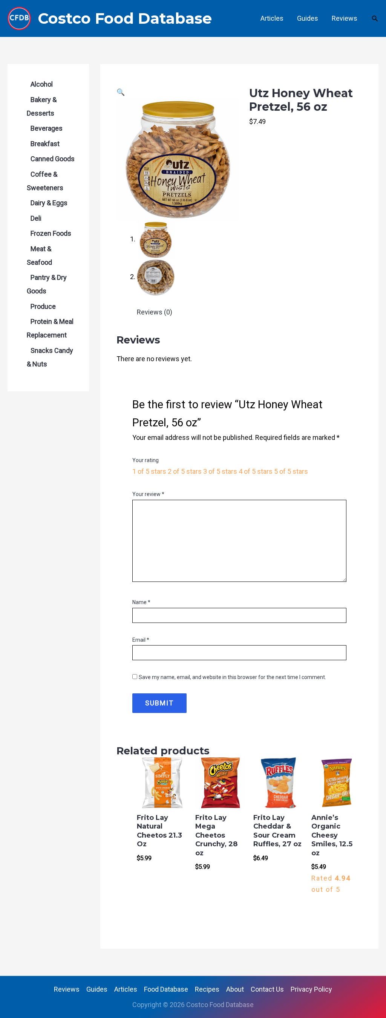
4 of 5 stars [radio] (256, 471)
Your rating (145, 460)
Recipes (207, 989)
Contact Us (267, 989)
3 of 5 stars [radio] (220, 471)
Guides (307, 18)
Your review (148, 494)
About (235, 989)
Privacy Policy (311, 989)
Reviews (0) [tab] (154, 312)
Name (141, 602)
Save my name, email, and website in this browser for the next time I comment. (232, 677)
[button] (375, 18)
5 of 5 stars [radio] (291, 471)
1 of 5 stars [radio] (149, 471)
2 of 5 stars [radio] (185, 471)
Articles (271, 18)
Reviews (344, 18)
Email (140, 640)
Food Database (166, 989)
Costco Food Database (125, 18)
